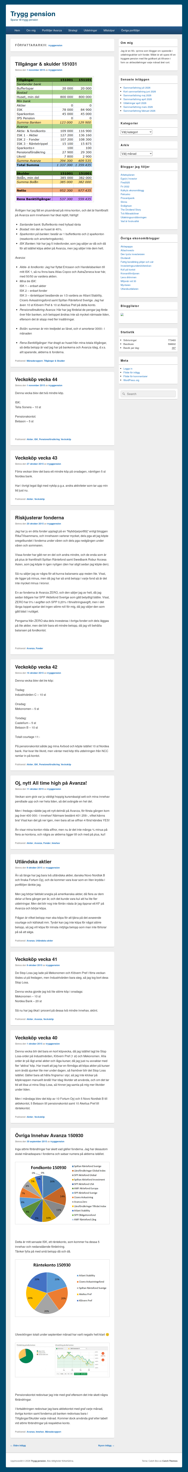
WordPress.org (131, 380)
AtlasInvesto (127, 250)
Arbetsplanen (128, 174)
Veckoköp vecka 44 (36, 379)
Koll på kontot (128, 269)
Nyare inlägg (106, 1445)
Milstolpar (109, 30)
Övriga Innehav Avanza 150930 (49, 1135)
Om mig (31, 30)
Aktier (30, 439)
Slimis (124, 202)
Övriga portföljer (130, 30)
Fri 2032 (125, 186)
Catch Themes (170, 1460)
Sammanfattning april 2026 (137, 99)
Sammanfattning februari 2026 (139, 110)
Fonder (39, 648)
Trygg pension (32, 13)
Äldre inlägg (18, 1445)
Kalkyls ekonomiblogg (132, 190)
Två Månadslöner (130, 213)
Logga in (127, 368)
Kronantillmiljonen (130, 273)
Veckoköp (66, 439)
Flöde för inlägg (131, 372)
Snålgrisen (126, 205)
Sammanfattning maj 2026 (137, 95)
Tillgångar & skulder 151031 (46, 63)
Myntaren (126, 285)
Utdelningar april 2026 (134, 103)
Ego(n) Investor (129, 178)
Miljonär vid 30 (128, 281)
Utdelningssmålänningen (134, 217)
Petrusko (125, 194)
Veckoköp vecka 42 (36, 666)
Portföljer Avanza (52, 30)
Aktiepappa (127, 246)
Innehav (56, 843)
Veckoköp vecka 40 (36, 1037)
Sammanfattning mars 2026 (138, 107)
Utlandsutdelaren (129, 288)
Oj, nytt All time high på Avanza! (51, 782)
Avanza (31, 648)
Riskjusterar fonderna (39, 517)
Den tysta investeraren (133, 254)
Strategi (72, 30)
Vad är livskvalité (130, 221)
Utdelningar (90, 30)
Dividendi (125, 258)
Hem (17, 30)
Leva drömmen (128, 277)
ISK (36, 439)
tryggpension (55, 45)
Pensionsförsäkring (49, 439)
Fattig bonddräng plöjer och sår (137, 262)
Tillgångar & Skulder (54, 360)
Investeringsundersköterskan (136, 265)
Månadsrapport (35, 360)
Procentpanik (128, 198)
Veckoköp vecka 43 (36, 457)
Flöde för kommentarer (135, 376)
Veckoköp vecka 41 (36, 959)
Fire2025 (125, 182)
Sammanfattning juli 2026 (136, 87)
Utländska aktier (33, 861)
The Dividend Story (131, 209)
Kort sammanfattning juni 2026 (139, 91)
